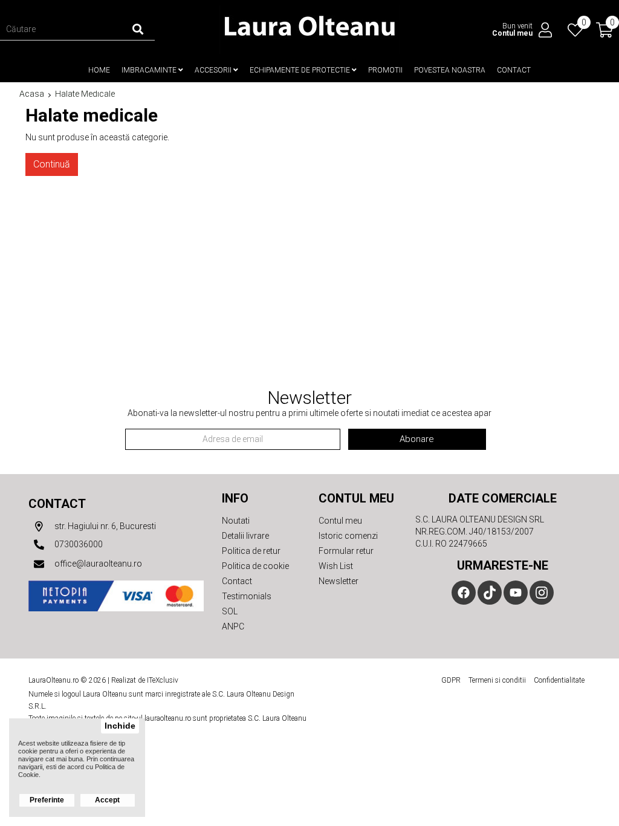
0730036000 (78, 544)
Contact (514, 70)
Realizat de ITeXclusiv (144, 680)
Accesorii (214, 70)
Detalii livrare (245, 536)
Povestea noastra (449, 70)
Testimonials (246, 596)
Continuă (51, 164)
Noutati (236, 520)
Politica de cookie (255, 566)
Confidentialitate (559, 680)
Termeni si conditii (497, 680)
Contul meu (340, 520)
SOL (230, 611)
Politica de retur (251, 551)
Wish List (336, 566)
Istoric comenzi (348, 536)
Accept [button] (107, 800)
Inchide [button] (120, 725)
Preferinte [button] (47, 800)
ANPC (233, 626)
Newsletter (338, 581)
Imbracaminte (150, 70)
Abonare (417, 439)
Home (99, 70)
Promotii (385, 70)
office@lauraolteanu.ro (97, 563)
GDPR (451, 680)
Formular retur (346, 551)
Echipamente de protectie (301, 70)
